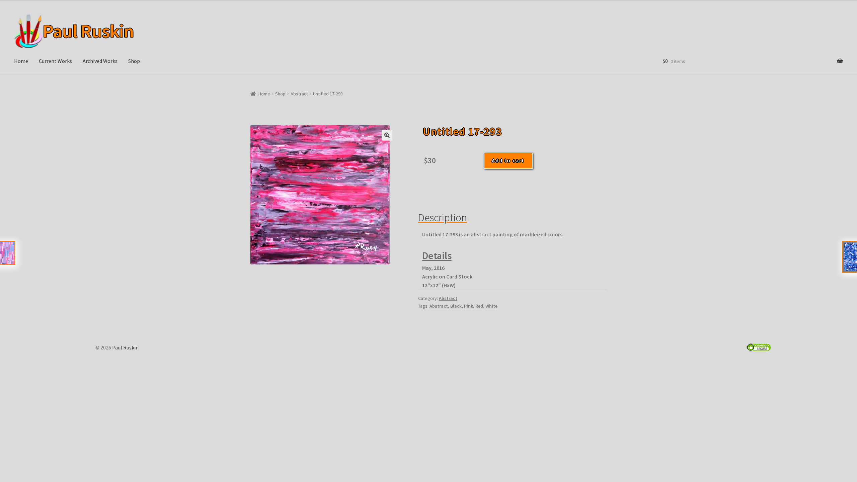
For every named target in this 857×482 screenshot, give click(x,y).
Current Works (55, 61)
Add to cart (508, 160)
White (491, 306)
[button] (387, 135)
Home (21, 61)
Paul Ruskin (88, 31)
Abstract (299, 94)
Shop (134, 61)
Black (456, 306)
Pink (468, 306)
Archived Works (100, 61)
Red (479, 306)
